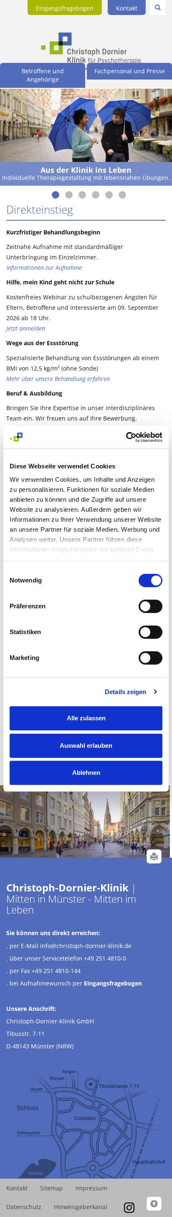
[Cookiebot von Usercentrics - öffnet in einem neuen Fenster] (125, 437)
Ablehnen (86, 772)
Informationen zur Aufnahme (44, 267)
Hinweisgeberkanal (80, 1207)
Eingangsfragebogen (65, 8)
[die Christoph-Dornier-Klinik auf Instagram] (129, 1207)
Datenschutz (23, 1207)
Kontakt (126, 8)
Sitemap (51, 1188)
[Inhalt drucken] (154, 856)
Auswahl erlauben (86, 745)
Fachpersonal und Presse (129, 71)
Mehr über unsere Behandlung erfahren (58, 379)
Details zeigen (125, 691)
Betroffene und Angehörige (43, 75)
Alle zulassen (86, 718)
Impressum (91, 1188)
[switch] (150, 606)
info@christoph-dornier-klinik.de (86, 946)
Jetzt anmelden (25, 328)
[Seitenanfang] (154, 1204)
